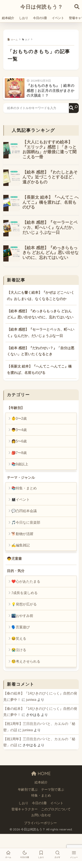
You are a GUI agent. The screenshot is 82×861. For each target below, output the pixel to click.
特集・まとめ (41, 795)
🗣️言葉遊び (20, 627)
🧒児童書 (14, 558)
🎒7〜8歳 (19, 453)
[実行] (74, 108)
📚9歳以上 (19, 464)
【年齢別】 (15, 408)
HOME (43, 773)
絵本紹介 (8, 18)
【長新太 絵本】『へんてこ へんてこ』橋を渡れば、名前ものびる (39, 369)
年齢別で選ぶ (28, 789)
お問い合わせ (41, 815)
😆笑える (18, 638)
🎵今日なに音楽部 (25, 522)
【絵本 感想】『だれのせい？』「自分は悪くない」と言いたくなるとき (40, 351)
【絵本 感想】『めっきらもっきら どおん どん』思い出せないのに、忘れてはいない (40, 314)
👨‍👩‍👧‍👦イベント (20, 499)
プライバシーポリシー (40, 823)
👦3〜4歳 (19, 430)
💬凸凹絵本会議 (24, 511)
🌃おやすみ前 (22, 616)
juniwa (31, 700)
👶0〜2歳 (19, 418)
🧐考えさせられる (25, 661)
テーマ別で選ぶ (52, 789)
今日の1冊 (40, 18)
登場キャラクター (24, 809)
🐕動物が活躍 (22, 534)
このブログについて (56, 809)
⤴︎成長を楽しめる (24, 593)
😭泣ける (18, 650)
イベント (58, 18)
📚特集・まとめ (24, 488)
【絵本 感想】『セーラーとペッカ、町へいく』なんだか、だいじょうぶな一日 (40, 332)
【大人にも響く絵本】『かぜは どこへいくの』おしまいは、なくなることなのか (40, 296)
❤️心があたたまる (25, 581)
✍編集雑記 (20, 545)
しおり (23, 18)
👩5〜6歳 (19, 441)
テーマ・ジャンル (21, 477)
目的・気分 (15, 571)
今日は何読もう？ (41, 6)
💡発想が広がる (24, 604)
